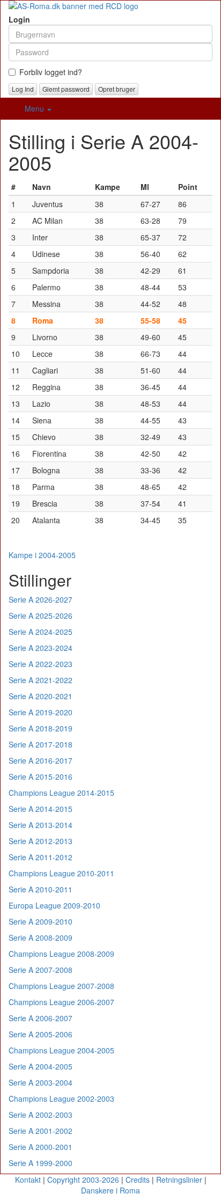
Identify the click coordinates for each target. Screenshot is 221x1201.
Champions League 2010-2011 (61, 873)
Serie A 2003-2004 (40, 1082)
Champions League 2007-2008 (61, 985)
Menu (35, 108)
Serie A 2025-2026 (40, 615)
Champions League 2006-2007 (61, 1002)
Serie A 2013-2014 (40, 824)
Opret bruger (116, 88)
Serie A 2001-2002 (40, 1130)
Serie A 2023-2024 (40, 647)
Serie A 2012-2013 (40, 841)
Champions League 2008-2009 (61, 953)
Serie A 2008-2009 (40, 937)
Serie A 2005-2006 (40, 1034)
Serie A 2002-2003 (40, 1114)
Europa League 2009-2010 (54, 905)
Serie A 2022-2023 (40, 663)
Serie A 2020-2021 (40, 696)
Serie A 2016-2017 (40, 760)
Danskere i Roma (110, 1190)
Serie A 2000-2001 (40, 1146)
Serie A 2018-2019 (40, 728)
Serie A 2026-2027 (40, 599)
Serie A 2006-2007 (40, 1018)
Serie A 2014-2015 (40, 808)
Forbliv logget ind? (50, 72)
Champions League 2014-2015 (61, 792)
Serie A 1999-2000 (40, 1163)
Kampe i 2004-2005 (42, 555)
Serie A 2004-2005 (40, 1066)
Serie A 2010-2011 (40, 889)
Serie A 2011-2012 (40, 857)
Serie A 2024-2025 (40, 631)
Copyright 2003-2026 (83, 1179)
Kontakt (28, 1179)
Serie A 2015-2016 (40, 776)
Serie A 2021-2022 (40, 680)
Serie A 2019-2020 (40, 712)
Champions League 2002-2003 (61, 1098)
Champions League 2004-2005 (61, 1050)
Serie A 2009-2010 (40, 921)
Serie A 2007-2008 (40, 969)
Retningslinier (179, 1179)
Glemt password (66, 88)
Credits (138, 1179)
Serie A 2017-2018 (40, 744)
